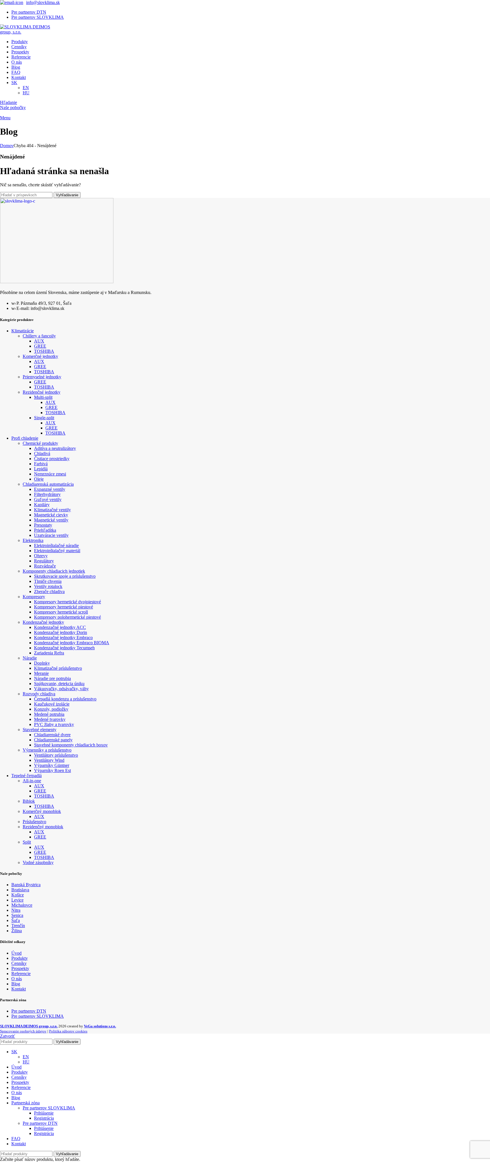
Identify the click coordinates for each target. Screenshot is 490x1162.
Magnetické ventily (51, 520)
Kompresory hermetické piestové (63, 606)
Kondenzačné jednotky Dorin (60, 632)
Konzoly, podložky (51, 709)
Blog (15, 983)
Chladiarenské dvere (52, 734)
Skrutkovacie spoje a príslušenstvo (65, 576)
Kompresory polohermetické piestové (67, 617)
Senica (17, 915)
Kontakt (18, 988)
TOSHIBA (44, 351)
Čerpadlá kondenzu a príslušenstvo (65, 698)
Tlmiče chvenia (48, 581)
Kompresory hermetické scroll (61, 612)
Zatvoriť (7, 1036)
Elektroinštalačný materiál (57, 550)
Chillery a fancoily (39, 335)
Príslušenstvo (34, 821)
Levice (17, 900)
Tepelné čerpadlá (26, 775)
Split (27, 842)
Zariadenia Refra (49, 652)
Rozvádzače (45, 566)
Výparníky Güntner (51, 765)
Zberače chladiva (49, 591)
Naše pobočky (13, 107)
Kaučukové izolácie (51, 704)
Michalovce (21, 905)
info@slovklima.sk (43, 2)
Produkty (19, 958)
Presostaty (43, 525)
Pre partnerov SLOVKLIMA (37, 1016)
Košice (17, 894)
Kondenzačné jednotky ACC (60, 627)
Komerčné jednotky (40, 356)
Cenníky (19, 963)
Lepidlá (41, 468)
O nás (16, 978)
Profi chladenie (24, 438)
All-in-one (32, 780)
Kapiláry (42, 504)
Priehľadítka (45, 530)
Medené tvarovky (50, 719)
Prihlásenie (44, 1113)
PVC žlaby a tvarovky (54, 724)
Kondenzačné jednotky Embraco (63, 637)
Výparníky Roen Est (52, 770)
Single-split (44, 417)
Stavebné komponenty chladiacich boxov (71, 744)
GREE (40, 346)
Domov (7, 145)
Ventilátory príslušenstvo (56, 755)
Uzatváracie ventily (51, 535)
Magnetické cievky (51, 514)
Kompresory (34, 596)
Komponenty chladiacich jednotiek (54, 571)
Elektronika (33, 540)
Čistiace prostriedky (51, 458)
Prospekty (20, 968)
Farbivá (41, 463)
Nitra (15, 910)
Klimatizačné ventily (52, 509)
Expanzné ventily (49, 489)
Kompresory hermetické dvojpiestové (67, 601)
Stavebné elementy (39, 729)
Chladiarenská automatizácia (48, 484)
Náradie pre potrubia (52, 678)
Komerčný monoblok (42, 811)
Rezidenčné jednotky (41, 392)
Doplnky (42, 663)
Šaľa (15, 920)
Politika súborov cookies (68, 1031)
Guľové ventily (48, 499)
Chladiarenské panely (53, 739)
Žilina (16, 930)
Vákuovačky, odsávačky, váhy (61, 688)
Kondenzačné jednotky (43, 622)
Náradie (30, 658)
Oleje (39, 479)
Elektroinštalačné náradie (56, 545)
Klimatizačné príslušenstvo (58, 668)
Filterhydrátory (47, 494)
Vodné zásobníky (38, 862)
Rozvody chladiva (39, 693)
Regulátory (44, 560)
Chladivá (42, 453)
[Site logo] (28, 32)
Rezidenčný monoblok (43, 826)
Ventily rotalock (48, 586)
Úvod (16, 953)
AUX (39, 341)
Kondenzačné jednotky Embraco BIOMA (71, 642)
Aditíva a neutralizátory (55, 448)
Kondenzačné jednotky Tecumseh (64, 647)
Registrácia (44, 1118)
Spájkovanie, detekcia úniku (59, 683)
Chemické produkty (40, 443)
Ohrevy (41, 555)
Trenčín (18, 925)
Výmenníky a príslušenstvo (47, 750)
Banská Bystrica (26, 884)
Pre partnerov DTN (28, 1011)
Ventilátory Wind (49, 760)
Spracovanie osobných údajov (23, 1031)
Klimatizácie (22, 330)
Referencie (21, 973)
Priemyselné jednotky (42, 376)
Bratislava (20, 889)
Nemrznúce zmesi (50, 474)
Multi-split (43, 397)
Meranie (41, 673)
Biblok (29, 801)
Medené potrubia (49, 714)
